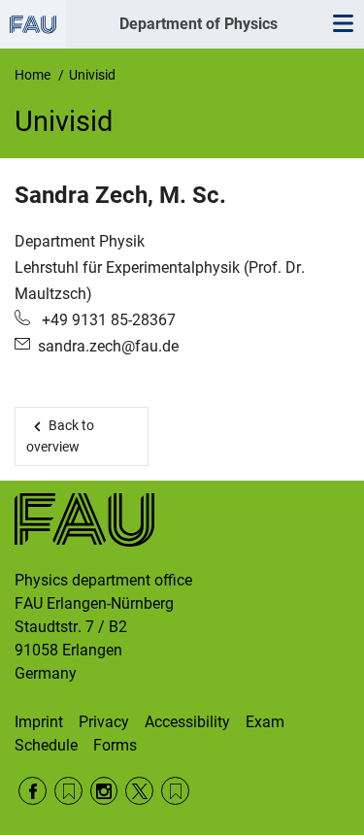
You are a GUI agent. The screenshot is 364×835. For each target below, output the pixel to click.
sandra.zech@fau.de (108, 346)
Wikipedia (175, 791)
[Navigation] (342, 24)
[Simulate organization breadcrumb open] (33, 24)
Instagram (104, 791)
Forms (115, 745)
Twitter (139, 791)
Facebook (32, 791)
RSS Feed (68, 791)
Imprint (39, 722)
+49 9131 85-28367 (107, 320)
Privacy (104, 722)
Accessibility (187, 722)
